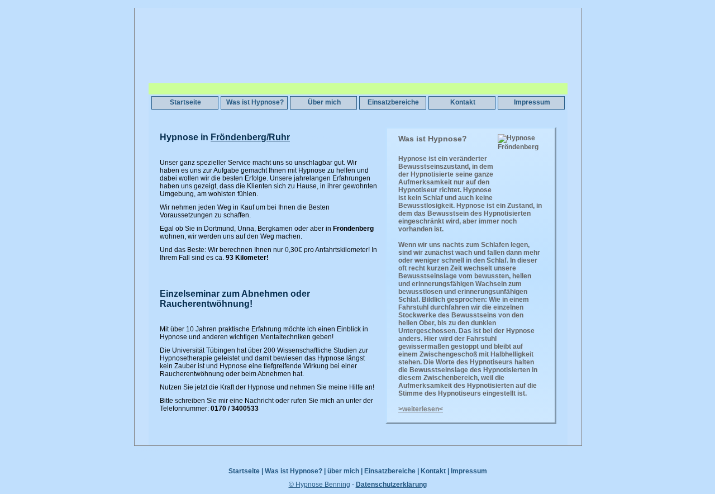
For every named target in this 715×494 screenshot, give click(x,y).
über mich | (345, 471)
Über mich (324, 102)
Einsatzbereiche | (391, 471)
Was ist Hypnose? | (295, 471)
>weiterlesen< (420, 409)
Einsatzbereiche (393, 102)
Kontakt (462, 102)
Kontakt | (435, 471)
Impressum (532, 102)
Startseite (185, 102)
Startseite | (245, 471)
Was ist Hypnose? (255, 102)
